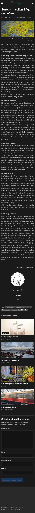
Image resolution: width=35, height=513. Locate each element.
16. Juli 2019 (15, 17)
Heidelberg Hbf (20, 307)
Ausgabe (5, 333)
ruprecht (6, 17)
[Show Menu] (2, 3)
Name (3, 452)
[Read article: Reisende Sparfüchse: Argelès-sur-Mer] (17, 374)
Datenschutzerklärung (16, 507)
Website (4, 469)
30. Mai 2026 (5, 363)
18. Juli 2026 (6, 339)
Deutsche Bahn (10, 307)
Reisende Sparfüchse (9, 407)
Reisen (29, 307)
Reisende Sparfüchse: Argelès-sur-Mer (14, 384)
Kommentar (5, 429)
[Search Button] (33, 3)
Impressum (4, 507)
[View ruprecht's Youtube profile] (17, 290)
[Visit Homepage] (17, 3)
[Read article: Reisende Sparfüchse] (17, 397)
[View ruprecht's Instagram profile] (21, 290)
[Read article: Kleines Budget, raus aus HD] (17, 327)
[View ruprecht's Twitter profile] (13, 290)
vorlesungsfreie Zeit (17, 310)
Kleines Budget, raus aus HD (11, 337)
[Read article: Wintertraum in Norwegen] (17, 350)
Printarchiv (4, 509)
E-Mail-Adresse (6, 460)
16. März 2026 (6, 386)
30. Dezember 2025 (8, 409)
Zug (26, 310)
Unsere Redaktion (15, 509)
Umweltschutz (6, 310)
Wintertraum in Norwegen (10, 360)
